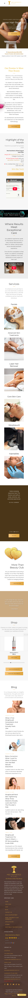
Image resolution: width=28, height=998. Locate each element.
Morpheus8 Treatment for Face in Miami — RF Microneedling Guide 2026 (11, 839)
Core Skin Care (14, 396)
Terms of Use (11, 993)
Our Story (8, 904)
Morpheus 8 (14, 425)
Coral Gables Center (8, 953)
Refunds (14, 995)
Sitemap (7, 924)
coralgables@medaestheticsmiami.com (12, 959)
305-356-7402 (18, 169)
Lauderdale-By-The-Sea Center (10, 973)
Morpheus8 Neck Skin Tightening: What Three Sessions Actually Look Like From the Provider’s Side (11, 801)
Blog (6, 909)
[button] (27, 635)
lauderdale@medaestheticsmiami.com (12, 979)
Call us (20, 164)
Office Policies (9, 921)
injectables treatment (13, 160)
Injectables (14, 454)
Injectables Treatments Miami (13, 927)
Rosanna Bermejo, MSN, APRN (15, 52)
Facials (14, 304)
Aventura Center (7, 962)
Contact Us (8, 912)
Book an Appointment (11, 914)
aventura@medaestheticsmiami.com (11, 970)
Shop (6, 906)
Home (6, 901)
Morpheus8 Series (15, 154)
